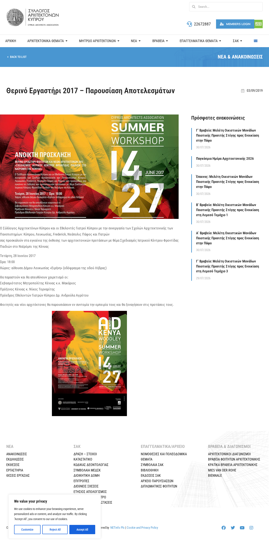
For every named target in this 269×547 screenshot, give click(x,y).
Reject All (55, 529)
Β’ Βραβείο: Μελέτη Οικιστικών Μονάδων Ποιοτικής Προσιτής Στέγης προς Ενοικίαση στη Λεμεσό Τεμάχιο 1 (227, 210)
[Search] (194, 7)
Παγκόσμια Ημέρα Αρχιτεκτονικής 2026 (225, 158)
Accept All (82, 529)
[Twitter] (233, 528)
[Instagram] (251, 528)
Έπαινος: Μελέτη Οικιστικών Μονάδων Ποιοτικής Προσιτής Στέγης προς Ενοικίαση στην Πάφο (227, 181)
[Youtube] (242, 528)
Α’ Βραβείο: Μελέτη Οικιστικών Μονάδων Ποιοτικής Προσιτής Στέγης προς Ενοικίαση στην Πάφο (227, 238)
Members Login (238, 24)
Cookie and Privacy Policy (142, 528)
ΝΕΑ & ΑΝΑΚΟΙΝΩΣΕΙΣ (240, 57)
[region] (54, 516)
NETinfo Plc (117, 528)
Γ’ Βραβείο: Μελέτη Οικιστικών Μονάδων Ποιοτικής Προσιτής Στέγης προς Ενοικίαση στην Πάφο (227, 135)
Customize (27, 529)
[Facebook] (224, 528)
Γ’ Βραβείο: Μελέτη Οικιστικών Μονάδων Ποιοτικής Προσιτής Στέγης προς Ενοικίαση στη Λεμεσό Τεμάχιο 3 (227, 266)
